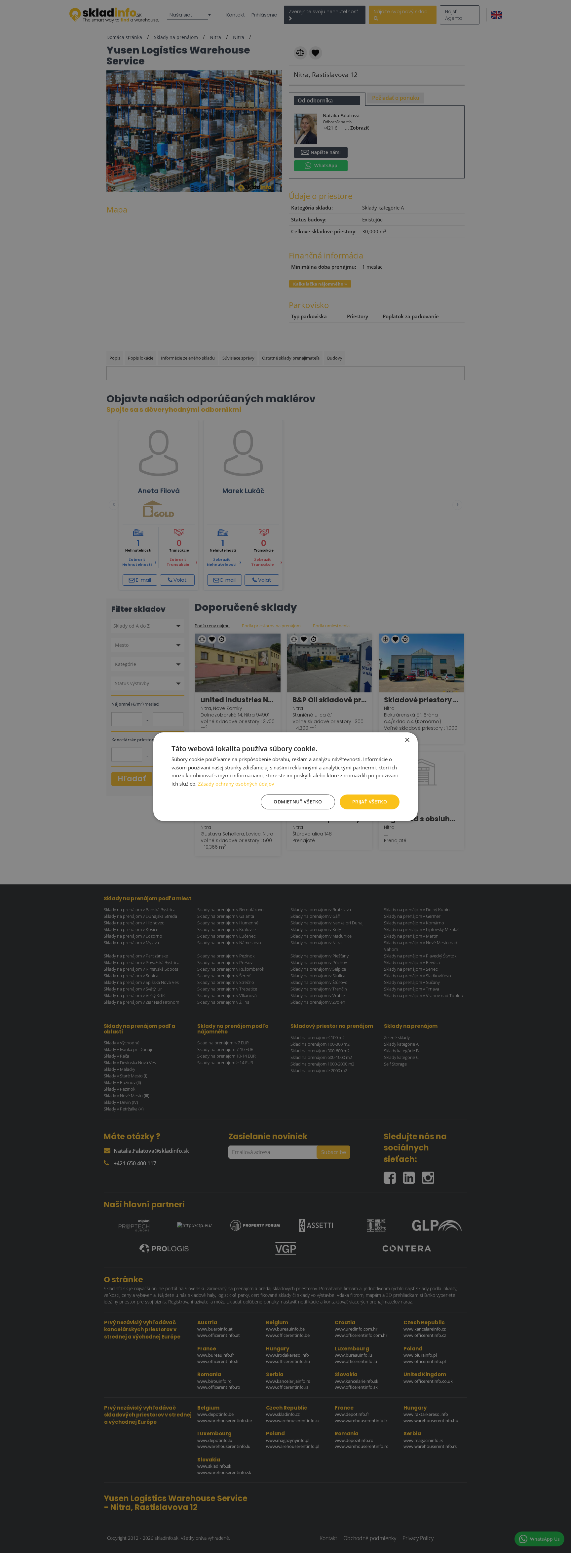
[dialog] (285, 776)
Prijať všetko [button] (369, 801)
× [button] (406, 739)
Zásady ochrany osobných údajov (236, 783)
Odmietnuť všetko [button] (298, 801)
